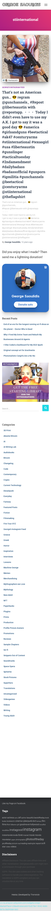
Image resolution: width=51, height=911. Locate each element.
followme (13, 825)
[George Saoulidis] (22, 5)
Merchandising (10, 578)
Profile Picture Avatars (14, 628)
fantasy (38, 821)
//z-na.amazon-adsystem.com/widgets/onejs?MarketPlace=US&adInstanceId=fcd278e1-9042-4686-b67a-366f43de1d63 (24, 906)
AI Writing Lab (10, 447)
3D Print (7, 430)
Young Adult (9, 716)
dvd (34, 821)
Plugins (7, 611)
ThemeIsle (35, 895)
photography (21, 840)
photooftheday (35, 839)
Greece (7, 535)
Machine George (11, 567)
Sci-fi (6, 650)
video (8, 847)
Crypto (6, 480)
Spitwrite (8, 672)
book (47, 818)
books (4, 821)
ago (27, 242)
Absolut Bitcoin (10, 436)
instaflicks (5, 830)
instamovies (7, 835)
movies (38, 835)
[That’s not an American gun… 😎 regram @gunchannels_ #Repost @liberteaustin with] (25, 58)
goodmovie (25, 824)
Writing (7, 710)
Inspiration (8, 551)
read (19, 843)
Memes (7, 573)
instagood (16, 830)
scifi (43, 843)
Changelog (8, 463)
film (43, 821)
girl (18, 825)
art (19, 817)
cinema (18, 821)
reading (24, 843)
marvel (26, 835)
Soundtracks (9, 661)
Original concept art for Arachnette (19, 350)
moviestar (6, 839)
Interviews (8, 556)
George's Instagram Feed (13, 87)
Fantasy (7, 502)
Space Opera (9, 666)
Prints (6, 617)
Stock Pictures (10, 677)
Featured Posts (10, 507)
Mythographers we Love (14, 584)
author (23, 818)
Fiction (7, 513)
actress (10, 817)
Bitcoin (7, 458)
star (4, 846)
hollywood (34, 824)
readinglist (31, 843)
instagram (32, 829)
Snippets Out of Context (14, 655)
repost (38, 843)
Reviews (7, 639)
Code (6, 469)
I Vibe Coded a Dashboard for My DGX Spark (23, 345)
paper (13, 840)
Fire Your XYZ (10, 524)
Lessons (7, 562)
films (4, 824)
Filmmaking (9, 518)
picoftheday (6, 843)
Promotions (9, 633)
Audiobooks (9, 452)
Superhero (8, 683)
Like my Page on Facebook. (14, 803)
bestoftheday (39, 818)
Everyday (8, 496)
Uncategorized (10, 694)
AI (4, 441)
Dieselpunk (9, 491)
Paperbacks (9, 606)
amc (16, 818)
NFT (5, 600)
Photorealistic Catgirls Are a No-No (19, 356)
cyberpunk (27, 821)
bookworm (11, 821)
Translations (9, 688)
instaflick (43, 825)
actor (4, 817)
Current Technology (12, 485)
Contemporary (10, 474)
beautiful (30, 818)
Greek (6, 540)
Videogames (9, 699)
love (20, 835)
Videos (7, 705)
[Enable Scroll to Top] (45, 905)
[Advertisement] (25, 754)
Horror (6, 546)
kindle (15, 835)
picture (14, 843)
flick (8, 825)
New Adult (8, 595)
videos (13, 846)
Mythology (8, 589)
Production (8, 622)
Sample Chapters (11, 644)
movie (32, 835)
